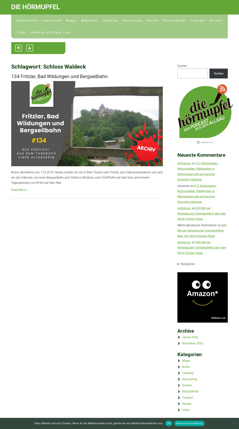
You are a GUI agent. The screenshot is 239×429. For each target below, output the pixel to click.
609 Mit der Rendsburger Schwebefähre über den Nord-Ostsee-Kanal (201, 213)
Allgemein (89, 20)
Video (22, 32)
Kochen (153, 20)
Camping (110, 20)
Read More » (19, 190)
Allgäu (71, 20)
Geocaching (132, 20)
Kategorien (188, 264)
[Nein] (234, 423)
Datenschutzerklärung (189, 423)
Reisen (215, 20)
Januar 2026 (190, 337)
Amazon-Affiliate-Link (50, 32)
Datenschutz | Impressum (39, 20)
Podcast (198, 20)
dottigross (184, 163)
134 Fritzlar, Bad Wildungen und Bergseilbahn (59, 76)
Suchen (182, 66)
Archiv (186, 367)
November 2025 (192, 343)
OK (169, 423)
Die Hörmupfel (35, 7)
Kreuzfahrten (175, 20)
